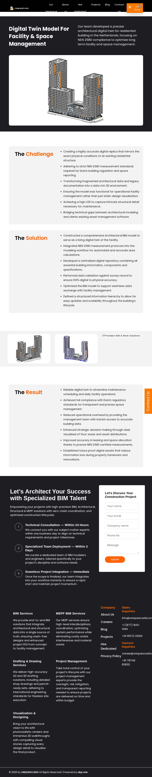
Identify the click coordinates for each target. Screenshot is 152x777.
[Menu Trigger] (140, 6)
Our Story (137, 8)
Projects (107, 637)
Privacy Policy (111, 656)
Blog (104, 629)
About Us (107, 614)
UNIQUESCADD (29, 772)
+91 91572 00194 (132, 636)
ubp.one (83, 772)
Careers (107, 622)
